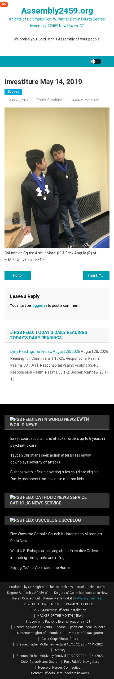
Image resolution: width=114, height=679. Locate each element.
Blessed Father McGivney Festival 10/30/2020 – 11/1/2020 (60, 644)
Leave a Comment (84, 100)
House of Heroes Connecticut (60, 667)
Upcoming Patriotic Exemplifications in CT (59, 621)
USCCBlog (70, 520)
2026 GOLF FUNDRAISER (41, 604)
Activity (60, 650)
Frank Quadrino (50, 100)
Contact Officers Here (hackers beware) (60, 673)
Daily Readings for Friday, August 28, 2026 (45, 351)
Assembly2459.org (57, 11)
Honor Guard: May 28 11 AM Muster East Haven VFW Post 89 (22, 275)
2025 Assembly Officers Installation (60, 610)
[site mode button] (96, 61)
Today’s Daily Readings (36, 337)
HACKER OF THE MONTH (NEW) (60, 616)
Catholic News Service (35, 503)
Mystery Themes (89, 598)
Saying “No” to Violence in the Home (40, 567)
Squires (13, 91)
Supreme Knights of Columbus (39, 633)
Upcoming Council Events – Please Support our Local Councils (60, 627)
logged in (39, 305)
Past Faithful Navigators (85, 633)
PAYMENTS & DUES (79, 604)
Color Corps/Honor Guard (60, 639)
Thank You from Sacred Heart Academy (98, 275)
